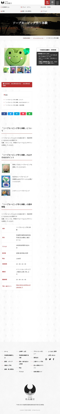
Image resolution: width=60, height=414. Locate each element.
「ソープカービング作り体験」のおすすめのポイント (16, 102)
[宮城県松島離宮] (6, 2)
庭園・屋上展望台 (26, 11)
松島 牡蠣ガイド (38, 371)
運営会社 (36, 357)
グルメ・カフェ (26, 7)
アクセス (44, 11)
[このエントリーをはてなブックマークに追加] (17, 113)
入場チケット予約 (38, 361)
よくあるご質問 (52, 351)
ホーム (6, 351)
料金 (20, 367)
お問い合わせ (51, 355)
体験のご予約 (7, 365)
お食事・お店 (22, 351)
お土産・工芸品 (46, 7)
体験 (3, 11)
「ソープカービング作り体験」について (13, 99)
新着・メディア (8, 361)
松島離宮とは (5, 7)
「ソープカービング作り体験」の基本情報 (14, 105)
